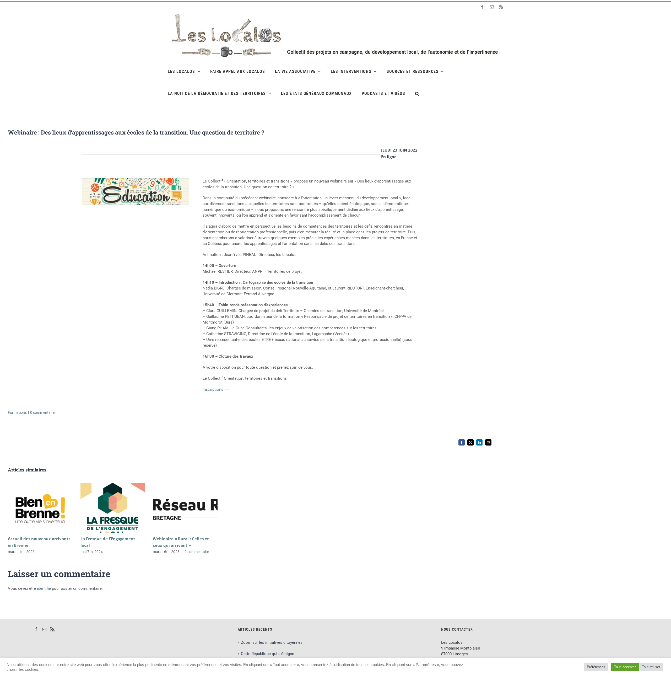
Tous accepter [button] (625, 667)
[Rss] (52, 629)
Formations (17, 412)
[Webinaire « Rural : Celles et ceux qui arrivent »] (185, 508)
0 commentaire (42, 412)
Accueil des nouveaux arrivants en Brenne (33, 508)
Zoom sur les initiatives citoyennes (271, 642)
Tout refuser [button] (651, 667)
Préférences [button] (596, 667)
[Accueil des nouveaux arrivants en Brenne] (40, 508)
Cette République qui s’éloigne (267, 653)
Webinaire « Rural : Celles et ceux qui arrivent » (177, 508)
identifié (44, 588)
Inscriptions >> (216, 389)
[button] (417, 93)
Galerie (48, 508)
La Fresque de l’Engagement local (105, 508)
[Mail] (44, 629)
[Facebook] (36, 629)
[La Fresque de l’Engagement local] (112, 508)
